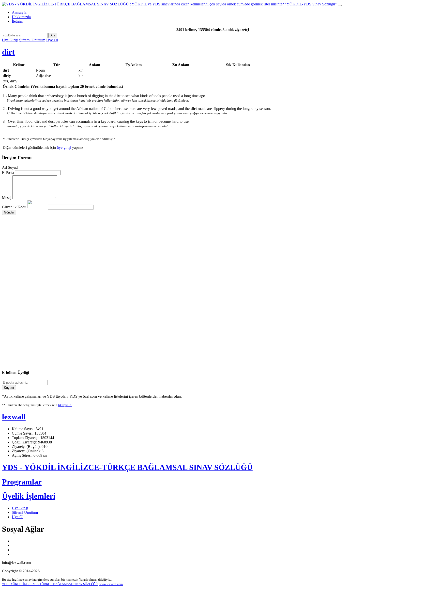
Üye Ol (52, 40)
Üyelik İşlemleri (28, 496)
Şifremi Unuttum (32, 40)
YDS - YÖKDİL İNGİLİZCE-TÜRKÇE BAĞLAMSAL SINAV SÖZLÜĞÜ (127, 467)
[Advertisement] (149, 261)
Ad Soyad (10, 167)
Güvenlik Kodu (14, 207)
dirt (8, 51)
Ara (52, 35)
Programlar (22, 481)
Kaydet (9, 388)
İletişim (17, 21)
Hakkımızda (21, 17)
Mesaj (6, 198)
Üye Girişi (10, 40)
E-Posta (8, 172)
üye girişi (64, 147)
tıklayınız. (65, 405)
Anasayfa (19, 12)
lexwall (14, 416)
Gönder (9, 212)
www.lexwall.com (111, 584)
